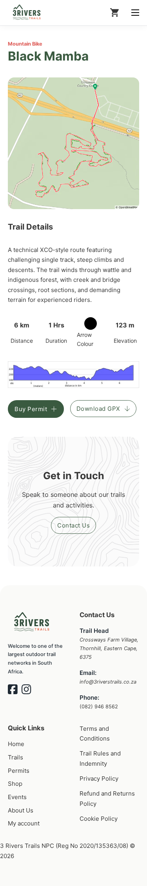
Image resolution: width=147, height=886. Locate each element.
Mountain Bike (25, 44)
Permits (18, 770)
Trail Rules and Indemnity (100, 758)
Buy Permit (31, 409)
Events (17, 797)
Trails (15, 757)
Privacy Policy (99, 778)
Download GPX (98, 408)
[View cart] (114, 12)
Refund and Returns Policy (107, 798)
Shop (15, 783)
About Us (20, 810)
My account (24, 823)
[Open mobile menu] (135, 12)
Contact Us (73, 525)
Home (16, 744)
